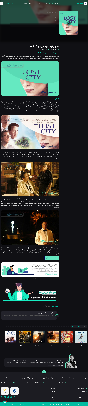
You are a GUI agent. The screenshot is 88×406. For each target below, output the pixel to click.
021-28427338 (60, 382)
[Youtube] (11, 397)
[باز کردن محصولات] (52, 3)
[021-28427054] (86, 382)
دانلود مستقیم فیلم (51, 258)
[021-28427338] (65, 382)
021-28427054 (81, 382)
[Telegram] (8, 397)
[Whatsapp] (14, 397)
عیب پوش (79, 3)
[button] (49, 306)
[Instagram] (2, 397)
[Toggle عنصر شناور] (5, 402)
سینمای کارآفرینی (54, 49)
